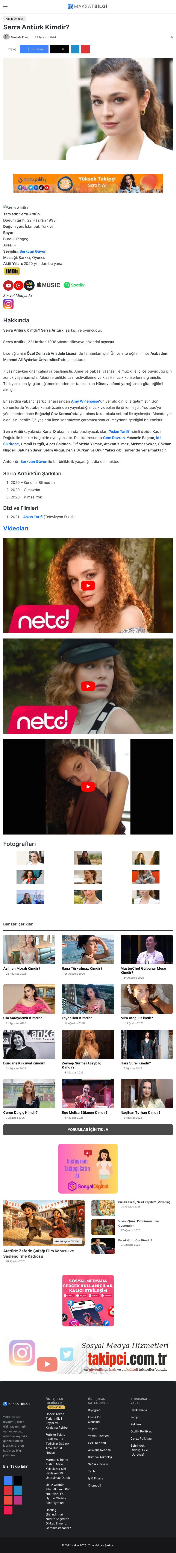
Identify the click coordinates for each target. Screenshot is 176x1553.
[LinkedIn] (75, 49)
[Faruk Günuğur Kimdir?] (103, 1246)
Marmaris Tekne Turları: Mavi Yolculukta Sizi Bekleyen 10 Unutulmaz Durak (58, 1468)
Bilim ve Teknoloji (100, 1457)
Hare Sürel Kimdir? (136, 1063)
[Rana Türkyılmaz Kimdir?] (88, 949)
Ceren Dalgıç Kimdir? (20, 1112)
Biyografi (94, 1410)
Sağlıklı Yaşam (98, 1464)
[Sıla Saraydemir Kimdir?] (29, 999)
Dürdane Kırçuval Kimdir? (24, 1063)
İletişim (135, 1417)
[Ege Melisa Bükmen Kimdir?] (88, 1093)
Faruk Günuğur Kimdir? (135, 1240)
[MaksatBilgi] (88, 6)
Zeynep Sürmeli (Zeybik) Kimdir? (82, 1065)
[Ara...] (170, 8)
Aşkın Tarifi (119, 431)
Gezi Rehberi (97, 1443)
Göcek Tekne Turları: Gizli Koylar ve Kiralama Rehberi (57, 1420)
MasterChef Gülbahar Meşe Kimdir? (143, 970)
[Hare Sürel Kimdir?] (147, 1044)
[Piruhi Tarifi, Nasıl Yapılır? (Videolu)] (103, 1208)
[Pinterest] (85, 49)
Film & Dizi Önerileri (95, 1419)
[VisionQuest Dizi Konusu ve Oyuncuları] (103, 1227)
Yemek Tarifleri (98, 1436)
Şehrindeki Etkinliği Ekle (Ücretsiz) (139, 1450)
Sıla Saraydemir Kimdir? (22, 1018)
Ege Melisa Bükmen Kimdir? (85, 1112)
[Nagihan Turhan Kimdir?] (147, 1093)
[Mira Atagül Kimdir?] (147, 999)
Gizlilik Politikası (141, 1431)
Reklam (135, 1424)
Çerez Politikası (141, 1438)
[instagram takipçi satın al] (88, 1355)
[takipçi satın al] (88, 183)
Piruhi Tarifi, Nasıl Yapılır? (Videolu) (144, 1202)
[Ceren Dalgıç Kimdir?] (29, 1093)
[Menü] (5, 8)
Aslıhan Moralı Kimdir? (21, 968)
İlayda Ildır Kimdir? (77, 1018)
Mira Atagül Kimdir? (137, 1018)
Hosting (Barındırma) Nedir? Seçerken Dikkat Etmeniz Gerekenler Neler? (58, 1519)
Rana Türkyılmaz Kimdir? (82, 968)
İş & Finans (95, 1478)
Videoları (15, 528)
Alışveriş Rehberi (99, 1450)
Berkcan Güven (33, 251)
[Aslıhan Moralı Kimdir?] (29, 949)
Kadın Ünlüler (14, 18)
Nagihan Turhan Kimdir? (141, 1112)
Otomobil (94, 1485)
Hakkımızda (138, 1410)
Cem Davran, (115, 438)
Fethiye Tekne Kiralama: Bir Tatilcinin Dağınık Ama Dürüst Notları (57, 1443)
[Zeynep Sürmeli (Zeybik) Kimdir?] (88, 1044)
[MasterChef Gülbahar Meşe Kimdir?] (147, 949)
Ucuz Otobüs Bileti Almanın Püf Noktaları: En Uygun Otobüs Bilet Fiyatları (58, 1494)
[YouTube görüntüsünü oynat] (88, 585)
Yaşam (92, 1429)
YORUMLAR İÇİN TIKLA (88, 1129)
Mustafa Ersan (20, 37)
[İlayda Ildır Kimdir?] (88, 999)
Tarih (91, 1471)
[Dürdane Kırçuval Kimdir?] (29, 1044)
